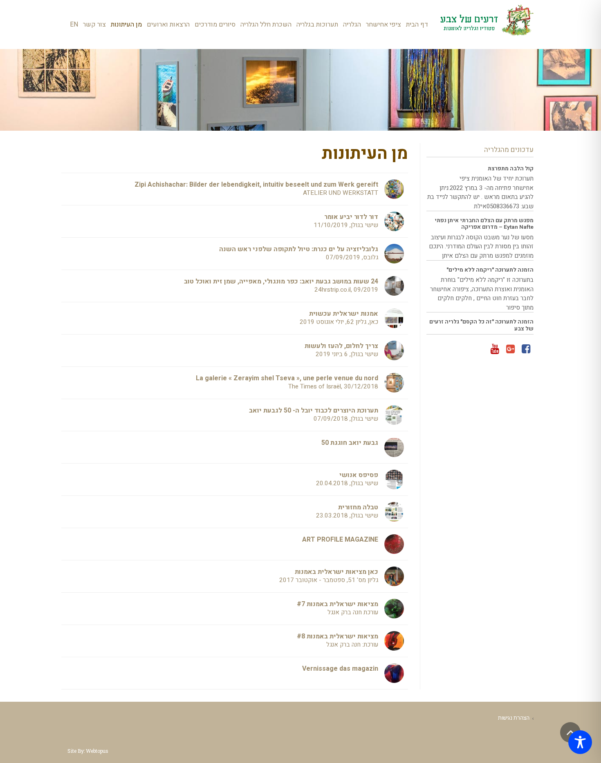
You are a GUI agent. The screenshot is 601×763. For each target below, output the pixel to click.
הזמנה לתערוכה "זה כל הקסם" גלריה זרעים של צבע (481, 325)
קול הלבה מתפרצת (511, 169)
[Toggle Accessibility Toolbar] (580, 742)
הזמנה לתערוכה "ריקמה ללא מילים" (490, 270)
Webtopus (97, 750)
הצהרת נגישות (513, 717)
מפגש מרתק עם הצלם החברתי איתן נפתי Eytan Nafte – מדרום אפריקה (484, 223)
